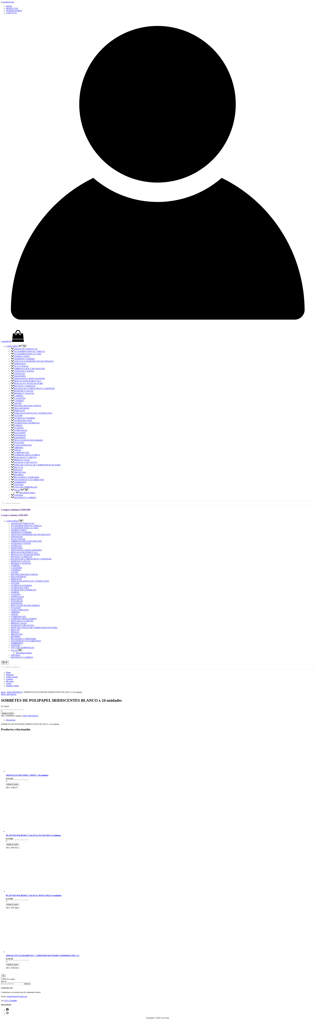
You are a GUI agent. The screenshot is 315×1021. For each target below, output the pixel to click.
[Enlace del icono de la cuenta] (157, 329)
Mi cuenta (10, 681)
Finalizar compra (12, 686)
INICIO (9, 6)
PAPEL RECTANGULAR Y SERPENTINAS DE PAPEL (37, 465)
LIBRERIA (18, 448)
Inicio (3, 692)
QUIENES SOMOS (14, 11)
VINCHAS (18, 495)
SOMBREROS (20, 482)
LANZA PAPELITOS (23, 445)
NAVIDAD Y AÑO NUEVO (25, 462)
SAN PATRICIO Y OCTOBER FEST (29, 480)
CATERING (19, 401)
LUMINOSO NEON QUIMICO (27, 455)
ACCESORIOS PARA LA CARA (27, 354)
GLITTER (18, 416)
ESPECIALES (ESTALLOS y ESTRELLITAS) (33, 413)
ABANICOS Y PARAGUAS (25, 349)
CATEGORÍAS (12, 346)
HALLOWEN (19, 433)
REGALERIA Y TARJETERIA (26, 477)
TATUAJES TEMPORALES (25, 487)
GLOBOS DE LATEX (23, 420)
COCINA (18, 403)
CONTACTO (11, 13)
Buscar (3, 981)
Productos (10, 675)
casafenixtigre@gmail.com (17, 996)
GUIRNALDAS (20, 430)
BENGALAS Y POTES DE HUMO (28, 383)
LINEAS (17, 450)
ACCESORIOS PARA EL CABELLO (29, 351)
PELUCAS (18, 467)
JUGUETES (19, 443)
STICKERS (19, 485)
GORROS (18, 425)
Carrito (8, 683)
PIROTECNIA (20, 472)
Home (8, 672)
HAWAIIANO (20, 438)
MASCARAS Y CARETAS (25, 457)
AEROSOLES (20, 364)
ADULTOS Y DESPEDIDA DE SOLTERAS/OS (34, 361)
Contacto (9, 679)
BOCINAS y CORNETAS (24, 386)
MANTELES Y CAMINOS (25, 498)
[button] (20, 346)
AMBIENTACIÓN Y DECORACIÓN (29, 369)
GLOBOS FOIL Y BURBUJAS (26, 423)
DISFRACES (19, 411)
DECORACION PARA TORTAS (27, 406)
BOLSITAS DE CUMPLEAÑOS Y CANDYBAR (34, 388)
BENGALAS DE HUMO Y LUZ (27, 381)
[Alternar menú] (24, 346)
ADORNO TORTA (22, 356)
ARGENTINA (20, 376)
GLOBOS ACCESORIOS (24, 418)
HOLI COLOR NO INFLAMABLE (28, 440)
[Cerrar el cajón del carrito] (3, 976)
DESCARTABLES (21, 408)
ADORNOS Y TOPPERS (24, 359)
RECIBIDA (19, 475)
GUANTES (19, 428)
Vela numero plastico (27, 493)
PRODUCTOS (12, 8)
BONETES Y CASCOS (23, 391)
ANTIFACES (19, 374)
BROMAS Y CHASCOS (24, 393)
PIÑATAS (18, 470)
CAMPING (18, 396)
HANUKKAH (20, 435)
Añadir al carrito (7, 713)
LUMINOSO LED (21, 452)
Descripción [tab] (10, 720)
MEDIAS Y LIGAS (22, 460)
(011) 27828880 (10, 1001)
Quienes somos (12, 677)
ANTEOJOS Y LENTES (24, 371)
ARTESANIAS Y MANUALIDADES (29, 378)
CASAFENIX (19, 398)
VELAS (17, 490)
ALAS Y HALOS (21, 366)
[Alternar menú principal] (5, 662)
